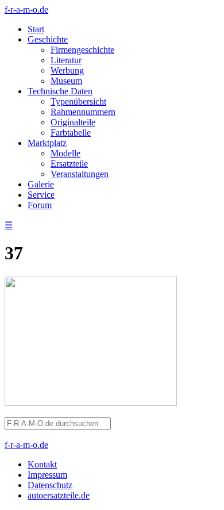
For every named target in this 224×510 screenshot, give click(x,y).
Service (41, 195)
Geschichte (48, 39)
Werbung (67, 70)
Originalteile (73, 122)
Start (36, 29)
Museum (66, 81)
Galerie (41, 184)
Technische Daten (60, 91)
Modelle (65, 153)
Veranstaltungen (80, 174)
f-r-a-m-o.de (26, 9)
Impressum (47, 475)
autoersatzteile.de (59, 495)
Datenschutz (50, 485)
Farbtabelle (71, 132)
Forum (40, 205)
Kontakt (42, 464)
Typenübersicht (78, 101)
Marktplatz (47, 143)
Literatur (66, 60)
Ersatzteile (69, 163)
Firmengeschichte (82, 50)
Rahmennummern (83, 112)
